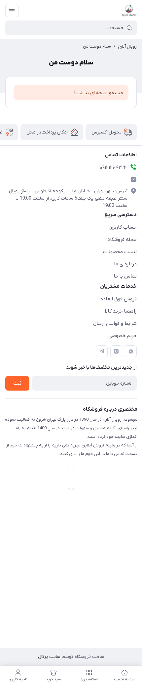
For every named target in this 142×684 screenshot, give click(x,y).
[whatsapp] (131, 351)
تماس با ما (125, 276)
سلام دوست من (97, 46)
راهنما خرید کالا (121, 311)
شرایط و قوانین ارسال (115, 323)
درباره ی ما (125, 264)
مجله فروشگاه (122, 239)
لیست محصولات (120, 251)
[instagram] (116, 351)
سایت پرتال (49, 657)
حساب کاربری (123, 227)
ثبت (17, 383)
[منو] (11, 10)
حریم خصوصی (122, 335)
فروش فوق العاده (118, 299)
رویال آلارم (127, 46)
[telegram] (102, 351)
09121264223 (113, 168)
